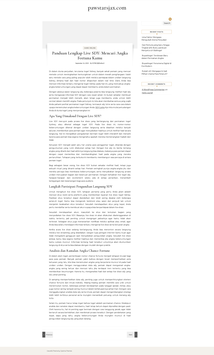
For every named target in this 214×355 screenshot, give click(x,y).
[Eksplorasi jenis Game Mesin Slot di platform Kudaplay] (47, 335)
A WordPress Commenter (153, 90)
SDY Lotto (100, 107)
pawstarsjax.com (107, 7)
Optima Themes (66, 351)
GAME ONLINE (90, 48)
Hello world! (147, 93)
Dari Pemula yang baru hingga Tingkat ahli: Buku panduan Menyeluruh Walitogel (155, 48)
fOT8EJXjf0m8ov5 (98, 63)
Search (167, 23)
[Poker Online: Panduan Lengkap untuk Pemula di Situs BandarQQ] (132, 335)
